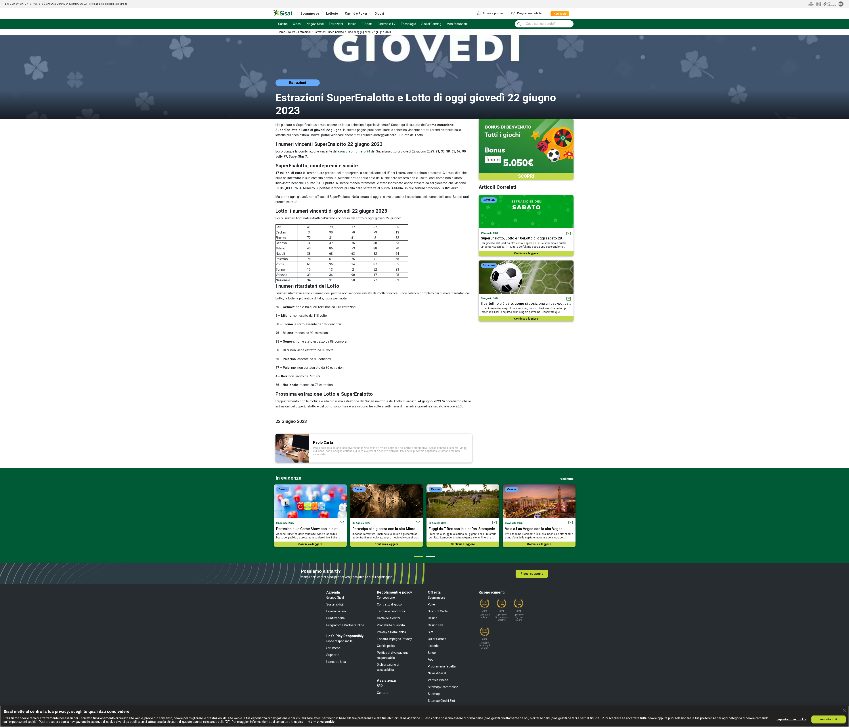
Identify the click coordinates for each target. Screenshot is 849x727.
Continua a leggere (526, 253)
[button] (489, 13)
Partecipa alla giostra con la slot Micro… (385, 529)
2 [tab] (430, 556)
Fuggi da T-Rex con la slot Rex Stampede (462, 529)
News (291, 32)
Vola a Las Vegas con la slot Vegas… (535, 529)
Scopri (526, 176)
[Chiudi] (844, 710)
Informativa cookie (321, 721)
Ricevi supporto (531, 573)
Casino (282, 489)
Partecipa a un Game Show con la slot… (308, 529)
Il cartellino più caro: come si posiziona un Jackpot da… (526, 303)
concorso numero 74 (354, 151)
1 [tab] (418, 556)
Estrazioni (304, 32)
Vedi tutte (567, 478)
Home (281, 32)
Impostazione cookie (791, 719)
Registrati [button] (560, 13)
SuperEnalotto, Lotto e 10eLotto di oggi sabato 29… (522, 238)
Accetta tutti (828, 719)
